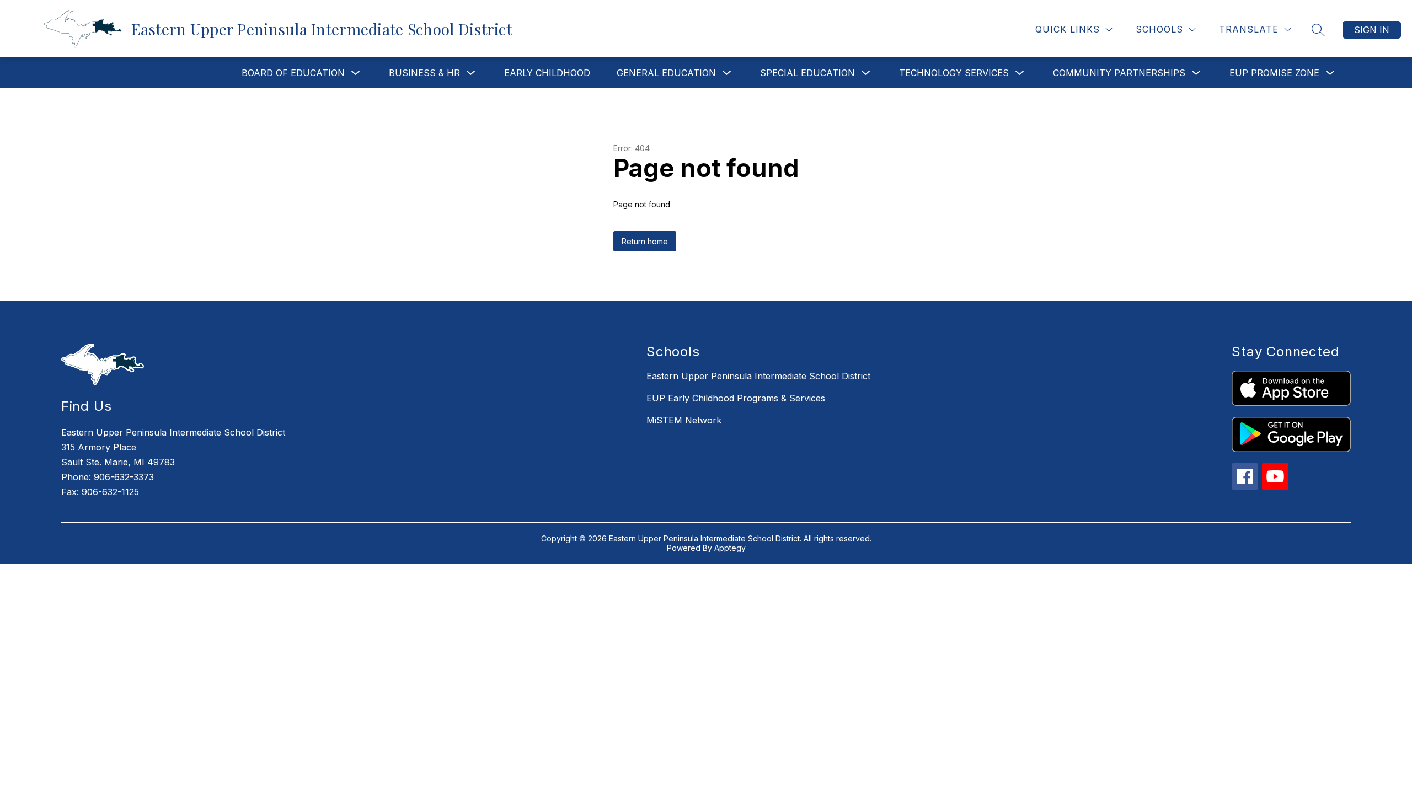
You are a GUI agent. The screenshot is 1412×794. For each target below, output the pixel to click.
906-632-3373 (124, 476)
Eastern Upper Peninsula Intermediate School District (758, 376)
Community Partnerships (1119, 72)
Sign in (1371, 29)
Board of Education (293, 72)
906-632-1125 (110, 491)
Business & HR (424, 72)
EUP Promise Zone (1274, 72)
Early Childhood (547, 72)
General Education (666, 72)
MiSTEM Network (683, 420)
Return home (645, 241)
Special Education (807, 72)
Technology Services (954, 72)
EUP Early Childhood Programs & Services (735, 398)
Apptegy (730, 547)
